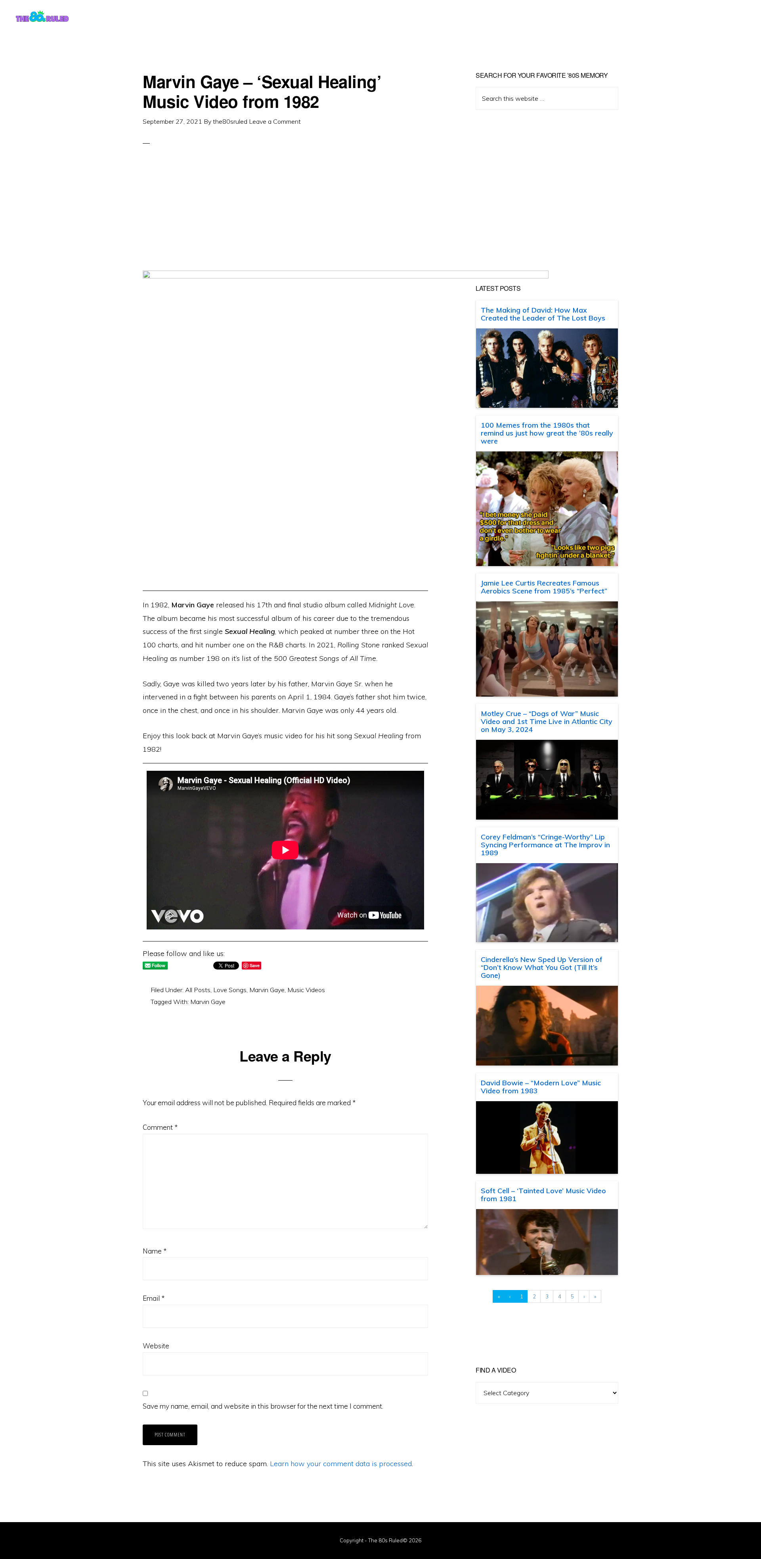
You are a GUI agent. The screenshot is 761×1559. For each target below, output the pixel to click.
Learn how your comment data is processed (341, 1463)
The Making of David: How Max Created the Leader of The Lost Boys (543, 314)
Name (154, 1251)
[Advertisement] (285, 215)
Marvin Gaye (267, 990)
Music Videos (306, 990)
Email (153, 1298)
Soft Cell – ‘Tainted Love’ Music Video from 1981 (543, 1194)
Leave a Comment (275, 121)
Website (156, 1346)
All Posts (197, 990)
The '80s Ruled (42, 16)
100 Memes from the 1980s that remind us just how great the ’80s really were (547, 432)
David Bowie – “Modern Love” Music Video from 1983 (541, 1086)
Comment (160, 1127)
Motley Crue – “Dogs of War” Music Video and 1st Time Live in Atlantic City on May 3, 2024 (546, 721)
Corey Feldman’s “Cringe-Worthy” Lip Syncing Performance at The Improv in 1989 (545, 844)
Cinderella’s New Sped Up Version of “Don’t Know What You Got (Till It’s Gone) (541, 967)
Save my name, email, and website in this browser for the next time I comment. (263, 1406)
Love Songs (230, 990)
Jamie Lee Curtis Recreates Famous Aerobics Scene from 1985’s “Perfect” (544, 586)
